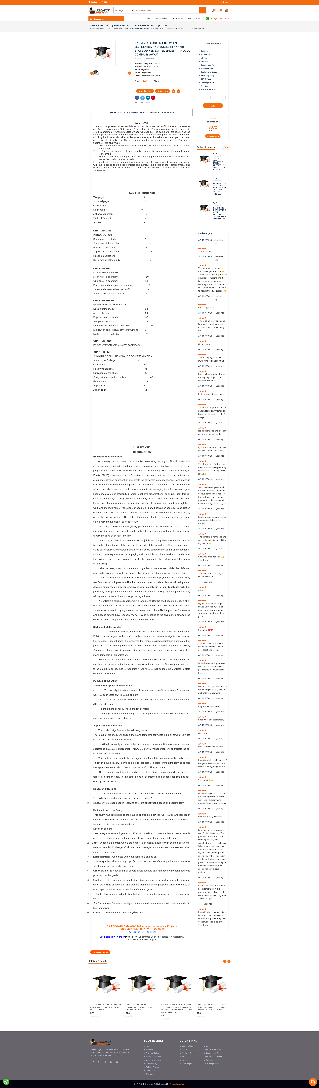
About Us (150, 1049)
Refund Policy (151, 1063)
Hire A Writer (177, 18)
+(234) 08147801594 (219, 18)
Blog (198, 18)
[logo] (101, 1041)
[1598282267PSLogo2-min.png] (99, 10)
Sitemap (149, 1074)
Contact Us (150, 1070)
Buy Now (164, 91)
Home (147, 18)
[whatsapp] (6, 1081)
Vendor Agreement (153, 1060)
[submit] (202, 10)
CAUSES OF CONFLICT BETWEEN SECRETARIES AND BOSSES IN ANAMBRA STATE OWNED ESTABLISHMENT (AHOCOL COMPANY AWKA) (147, 28)
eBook (204, 58)
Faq (189, 18)
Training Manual (207, 82)
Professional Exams (209, 72)
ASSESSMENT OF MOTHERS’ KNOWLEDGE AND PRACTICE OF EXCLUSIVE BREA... (220, 188)
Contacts (204, 86)
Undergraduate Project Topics (119, 25)
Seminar (204, 61)
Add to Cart (146, 91)
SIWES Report (206, 79)
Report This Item (144, 102)
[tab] (115, 112)
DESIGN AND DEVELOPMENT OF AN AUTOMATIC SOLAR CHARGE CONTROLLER (219, 164)
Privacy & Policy (152, 1053)
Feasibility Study (207, 75)
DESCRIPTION (115, 112)
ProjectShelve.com (177, 1084)
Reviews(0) (154, 112)
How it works (161, 18)
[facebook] (93, 1062)
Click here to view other (112, 937)
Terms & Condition (153, 1056)
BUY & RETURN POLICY (135, 112)
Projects (101, 25)
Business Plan (206, 54)
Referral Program (153, 1067)
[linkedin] (111, 1062)
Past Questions (207, 68)
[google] (99, 1062)
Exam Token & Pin (208, 89)
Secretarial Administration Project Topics (150, 25)
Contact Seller (214, 136)
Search (212, 106)
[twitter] (105, 1062)
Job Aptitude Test (208, 65)
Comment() (168, 112)
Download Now (101, 952)
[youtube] (117, 1062)
